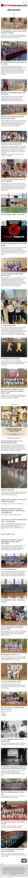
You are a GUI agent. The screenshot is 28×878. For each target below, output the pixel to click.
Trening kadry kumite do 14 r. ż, (11, 654)
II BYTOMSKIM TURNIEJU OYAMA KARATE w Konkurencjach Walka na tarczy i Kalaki (12, 391)
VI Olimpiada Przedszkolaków (10, 358)
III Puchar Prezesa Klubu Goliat (11, 682)
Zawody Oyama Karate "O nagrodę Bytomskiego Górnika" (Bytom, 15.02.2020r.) (12, 541)
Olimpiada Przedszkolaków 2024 (11, 144)
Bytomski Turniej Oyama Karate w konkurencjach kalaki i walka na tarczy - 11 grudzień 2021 (13, 510)
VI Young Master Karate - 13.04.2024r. (13, 214)
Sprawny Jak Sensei (7, 490)
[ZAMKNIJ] (14, 874)
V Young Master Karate (8, 325)
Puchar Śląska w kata (8, 534)
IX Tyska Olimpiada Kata (9, 569)
